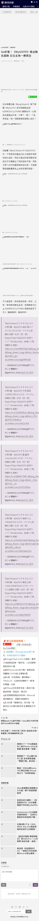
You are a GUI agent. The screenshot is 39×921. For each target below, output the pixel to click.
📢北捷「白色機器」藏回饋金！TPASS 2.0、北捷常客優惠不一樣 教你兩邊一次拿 (18, 681)
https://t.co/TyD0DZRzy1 (16, 412)
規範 (3, 885)
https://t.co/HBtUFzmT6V (16, 603)
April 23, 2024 (27, 627)
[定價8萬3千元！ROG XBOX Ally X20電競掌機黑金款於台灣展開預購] (8, 828)
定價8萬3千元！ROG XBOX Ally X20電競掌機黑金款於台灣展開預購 (27, 826)
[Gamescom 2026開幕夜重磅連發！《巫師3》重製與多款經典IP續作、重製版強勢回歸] (8, 816)
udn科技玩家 (4, 47)
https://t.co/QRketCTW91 (16, 476)
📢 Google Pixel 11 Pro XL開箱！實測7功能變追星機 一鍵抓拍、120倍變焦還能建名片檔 (19, 663)
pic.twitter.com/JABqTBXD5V (18, 614)
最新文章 (6, 6)
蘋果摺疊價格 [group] (20, 12)
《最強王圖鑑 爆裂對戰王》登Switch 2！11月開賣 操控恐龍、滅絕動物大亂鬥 (27, 838)
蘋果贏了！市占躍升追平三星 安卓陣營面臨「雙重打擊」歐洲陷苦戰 (27, 758)
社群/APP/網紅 (29, 6)
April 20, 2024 (27, 436)
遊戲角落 (12, 47)
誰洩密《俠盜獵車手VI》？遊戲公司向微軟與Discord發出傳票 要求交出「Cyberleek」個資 (27, 851)
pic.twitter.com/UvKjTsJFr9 (17, 423)
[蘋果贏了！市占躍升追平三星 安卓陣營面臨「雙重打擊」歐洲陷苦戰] (8, 760)
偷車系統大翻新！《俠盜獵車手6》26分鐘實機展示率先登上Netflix (27, 802)
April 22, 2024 (27, 563)
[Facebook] (11, 906)
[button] (34, 2)
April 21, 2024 (27, 500)
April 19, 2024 (27, 372)
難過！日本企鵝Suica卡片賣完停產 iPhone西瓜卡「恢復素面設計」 (26, 770)
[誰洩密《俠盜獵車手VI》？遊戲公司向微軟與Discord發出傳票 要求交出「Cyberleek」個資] (8, 852)
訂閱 (28, 911)
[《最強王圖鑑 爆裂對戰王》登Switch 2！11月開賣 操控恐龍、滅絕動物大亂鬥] (8, 840)
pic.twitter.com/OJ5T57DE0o (17, 487)
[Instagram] (15, 906)
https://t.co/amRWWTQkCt (17, 348)
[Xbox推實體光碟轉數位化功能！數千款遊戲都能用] (8, 792)
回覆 (35, 885)
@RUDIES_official (13, 547)
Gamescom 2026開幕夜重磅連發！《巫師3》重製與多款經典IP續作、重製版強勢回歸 (27, 814)
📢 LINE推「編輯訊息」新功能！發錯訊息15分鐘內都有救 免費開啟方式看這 (19, 706)
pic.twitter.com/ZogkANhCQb (18, 359)
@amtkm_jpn (11, 355)
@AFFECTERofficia (13, 419)
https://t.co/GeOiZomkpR (16, 540)
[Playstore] (23, 906)
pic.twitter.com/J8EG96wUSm (18, 551)
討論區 (4, 862)
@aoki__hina (31, 479)
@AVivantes (10, 611)
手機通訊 (16, 6)
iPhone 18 (5, 739)
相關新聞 (5, 783)
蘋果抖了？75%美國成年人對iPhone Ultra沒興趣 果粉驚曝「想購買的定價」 (27, 746)
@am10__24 (10, 483)
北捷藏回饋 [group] (6, 12)
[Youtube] (31, 2)
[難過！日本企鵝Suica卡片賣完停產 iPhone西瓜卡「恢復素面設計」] (8, 772)
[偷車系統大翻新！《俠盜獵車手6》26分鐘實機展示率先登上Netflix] (8, 804)
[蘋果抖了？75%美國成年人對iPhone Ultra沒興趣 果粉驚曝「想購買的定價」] (8, 748)
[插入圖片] (30, 885)
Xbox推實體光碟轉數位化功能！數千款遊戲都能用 (27, 790)
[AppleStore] (27, 906)
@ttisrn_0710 (31, 416)
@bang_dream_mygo (15, 352)
